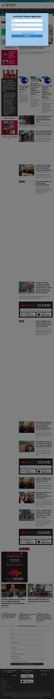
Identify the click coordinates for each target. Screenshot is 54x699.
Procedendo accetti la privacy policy (28, 33)
